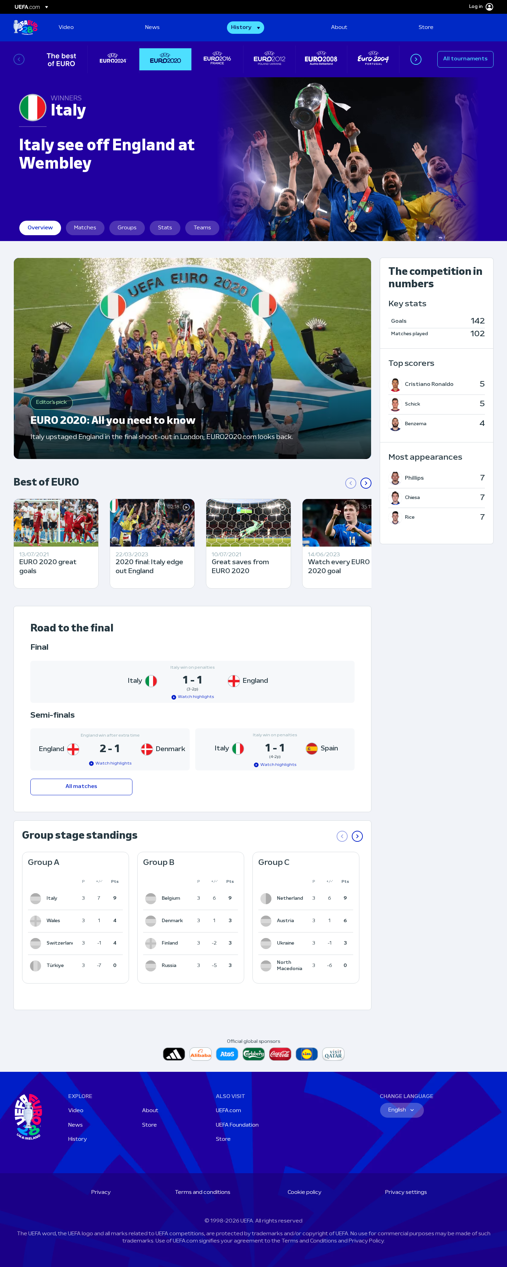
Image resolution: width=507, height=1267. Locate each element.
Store (149, 1125)
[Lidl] (307, 1054)
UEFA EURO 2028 (25, 28)
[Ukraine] (267, 943)
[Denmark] (152, 921)
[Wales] (37, 921)
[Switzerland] (37, 943)
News (75, 1125)
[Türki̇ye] (37, 965)
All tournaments (465, 59)
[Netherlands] (267, 898)
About (150, 1110)
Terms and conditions (202, 1192)
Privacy (101, 1192)
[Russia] (152, 965)
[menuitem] (93, 27)
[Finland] (152, 943)
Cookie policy (304, 1192)
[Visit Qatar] (333, 1054)
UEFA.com (228, 1110)
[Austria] (267, 921)
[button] (246, 27)
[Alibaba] (200, 1054)
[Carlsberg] (253, 1054)
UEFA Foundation (237, 1125)
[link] (66, 27)
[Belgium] (152, 898)
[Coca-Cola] (280, 1054)
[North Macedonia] (267, 965)
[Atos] (227, 1054)
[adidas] (174, 1054)
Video (75, 1110)
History (77, 1139)
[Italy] (37, 898)
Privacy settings (406, 1192)
